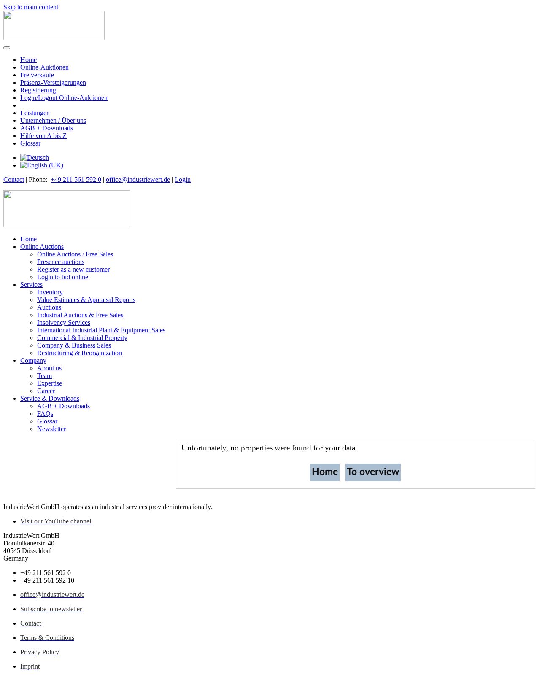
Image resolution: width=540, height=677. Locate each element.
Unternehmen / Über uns (53, 120)
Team (44, 375)
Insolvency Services (63, 322)
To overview (373, 472)
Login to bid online (62, 277)
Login (183, 179)
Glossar (30, 143)
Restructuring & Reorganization (79, 352)
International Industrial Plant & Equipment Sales (101, 330)
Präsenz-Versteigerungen (53, 82)
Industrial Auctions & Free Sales (80, 314)
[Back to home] (54, 37)
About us (49, 368)
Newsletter (51, 428)
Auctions (49, 307)
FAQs (45, 413)
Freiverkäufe (37, 74)
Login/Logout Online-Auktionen (64, 97)
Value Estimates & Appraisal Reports (86, 299)
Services (31, 284)
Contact (13, 179)
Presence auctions (60, 261)
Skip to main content (30, 7)
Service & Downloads (49, 398)
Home (28, 59)
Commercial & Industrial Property (82, 337)
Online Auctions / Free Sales (75, 254)
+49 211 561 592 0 (76, 179)
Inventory (50, 292)
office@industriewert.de (138, 179)
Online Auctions (42, 246)
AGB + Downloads (46, 128)
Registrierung (38, 90)
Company (33, 360)
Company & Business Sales (74, 345)
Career (46, 390)
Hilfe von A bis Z (43, 135)
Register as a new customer (73, 269)
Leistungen (35, 112)
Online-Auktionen (44, 67)
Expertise (49, 383)
